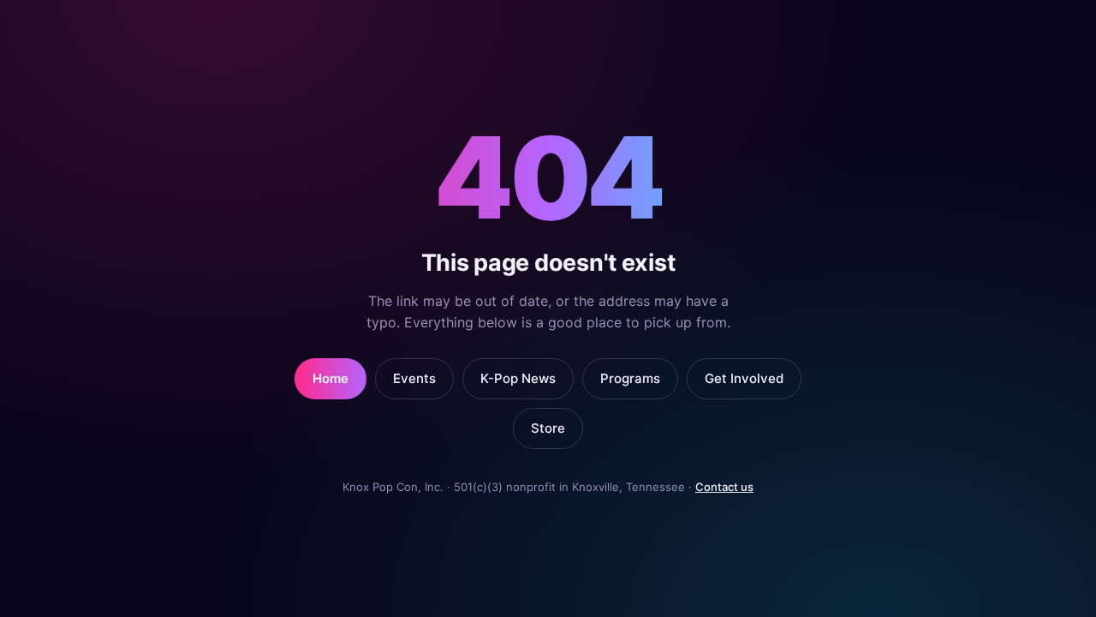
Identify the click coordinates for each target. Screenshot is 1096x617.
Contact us (724, 487)
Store (548, 428)
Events (414, 378)
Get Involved (744, 378)
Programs (630, 378)
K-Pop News (518, 378)
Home (330, 378)
